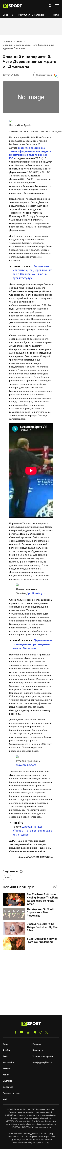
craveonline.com (26, 765)
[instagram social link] (28, 1032)
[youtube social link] (21, 1032)
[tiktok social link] (40, 1032)
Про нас (36, 1044)
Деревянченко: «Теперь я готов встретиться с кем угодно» (32, 831)
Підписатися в (44, 75)
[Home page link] (14, 6)
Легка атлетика (11, 1093)
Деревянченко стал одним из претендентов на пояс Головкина (33, 644)
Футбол (7, 1050)
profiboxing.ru (36, 593)
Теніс (5, 1056)
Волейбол (8, 1087)
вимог (53, 1115)
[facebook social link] (15, 1032)
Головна (7, 41)
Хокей (6, 1074)
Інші (5, 1099)
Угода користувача (42, 1056)
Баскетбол (8, 1062)
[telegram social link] (34, 1032)
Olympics (7, 1081)
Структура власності (42, 1127)
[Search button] (50, 5)
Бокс (19, 41)
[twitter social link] (46, 1032)
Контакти (37, 1050)
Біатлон (7, 1068)
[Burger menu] (57, 5)
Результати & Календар (31, 15)
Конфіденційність (42, 1062)
